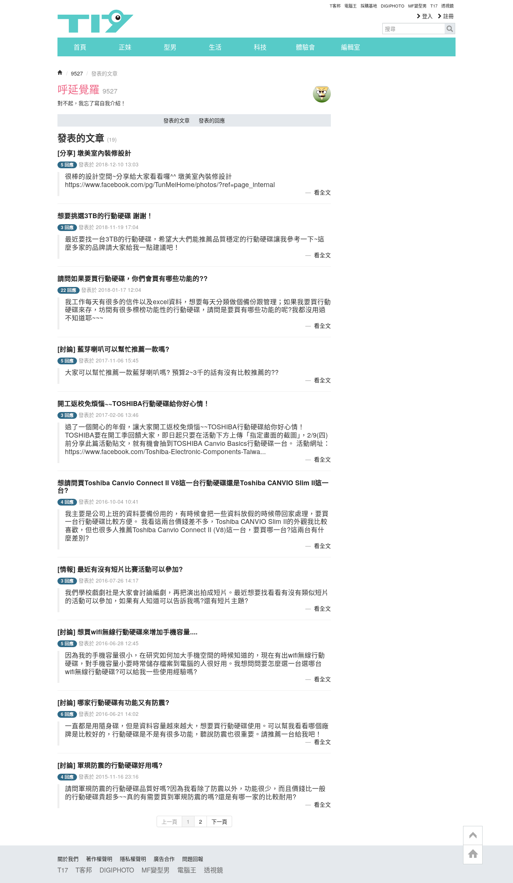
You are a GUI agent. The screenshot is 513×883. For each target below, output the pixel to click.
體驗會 (305, 46)
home (472, 854)
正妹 (125, 46)
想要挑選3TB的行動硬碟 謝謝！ (105, 215)
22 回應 (68, 290)
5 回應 (67, 165)
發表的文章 (176, 120)
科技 (260, 46)
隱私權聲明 (133, 858)
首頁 (80, 46)
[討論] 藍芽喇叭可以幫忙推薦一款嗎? (113, 348)
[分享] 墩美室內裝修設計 (94, 152)
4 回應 (67, 502)
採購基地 (369, 6)
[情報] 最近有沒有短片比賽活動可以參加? (120, 569)
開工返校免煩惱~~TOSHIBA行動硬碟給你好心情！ (133, 403)
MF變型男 (417, 6)
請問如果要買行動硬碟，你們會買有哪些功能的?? (132, 278)
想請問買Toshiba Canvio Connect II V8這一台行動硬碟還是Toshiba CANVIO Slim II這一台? (193, 486)
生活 (215, 46)
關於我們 (67, 858)
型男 (170, 46)
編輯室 (350, 46)
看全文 (322, 192)
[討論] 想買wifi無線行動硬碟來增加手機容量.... (127, 631)
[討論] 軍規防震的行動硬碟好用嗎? (110, 765)
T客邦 (335, 6)
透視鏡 (447, 6)
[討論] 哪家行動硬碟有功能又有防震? (113, 702)
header (472, 835)
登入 (427, 16)
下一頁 (219, 821)
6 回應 (67, 714)
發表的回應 (212, 120)
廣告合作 (164, 858)
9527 (77, 73)
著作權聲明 (99, 858)
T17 (95, 21)
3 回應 (67, 227)
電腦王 (350, 6)
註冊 (448, 16)
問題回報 (192, 858)
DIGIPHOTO (392, 6)
